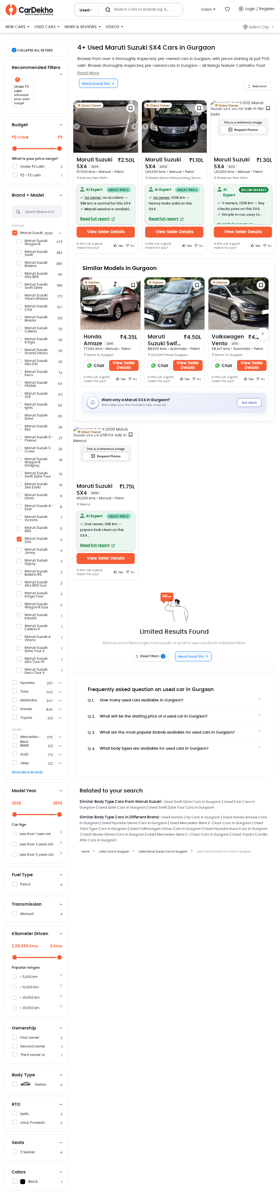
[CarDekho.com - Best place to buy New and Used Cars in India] (29, 10)
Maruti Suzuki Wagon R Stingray (36, 462)
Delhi (24, 1114)
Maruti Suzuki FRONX (36, 384)
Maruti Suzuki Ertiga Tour (36, 595)
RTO (16, 1104)
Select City (259, 27)
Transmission (27, 904)
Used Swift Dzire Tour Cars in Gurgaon (181, 807)
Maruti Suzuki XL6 (36, 395)
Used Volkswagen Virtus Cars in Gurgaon (166, 829)
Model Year (24, 791)
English (206, 9)
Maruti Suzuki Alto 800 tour (36, 584)
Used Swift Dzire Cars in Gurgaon (192, 802)
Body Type (23, 1075)
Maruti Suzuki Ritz (36, 428)
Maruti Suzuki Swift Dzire (36, 286)
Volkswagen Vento (228, 340)
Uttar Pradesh (32, 1123)
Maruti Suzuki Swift (36, 253)
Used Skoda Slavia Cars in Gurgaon (113, 834)
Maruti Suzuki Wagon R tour (36, 606)
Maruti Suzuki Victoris (36, 518)
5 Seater (27, 1152)
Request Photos (246, 129)
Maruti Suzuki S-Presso (38, 439)
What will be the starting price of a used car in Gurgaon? (148, 716)
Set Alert (249, 403)
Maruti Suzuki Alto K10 (36, 362)
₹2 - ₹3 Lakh (30, 175)
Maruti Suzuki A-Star (39, 508)
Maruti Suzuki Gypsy (36, 562)
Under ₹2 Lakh (32, 167)
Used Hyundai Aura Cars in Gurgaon (235, 829)
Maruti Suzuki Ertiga (36, 341)
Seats (18, 1142)
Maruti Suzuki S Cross (38, 450)
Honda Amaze (98, 340)
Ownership (24, 1028)
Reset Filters (152, 656)
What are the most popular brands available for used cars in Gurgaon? (161, 733)
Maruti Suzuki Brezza (36, 319)
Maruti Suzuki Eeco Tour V (36, 671)
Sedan (40, 1084)
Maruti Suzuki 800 (36, 529)
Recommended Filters (36, 67)
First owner (29, 1038)
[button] (106, 204)
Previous (76, 126)
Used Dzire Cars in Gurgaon (122, 807)
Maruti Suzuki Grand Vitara (36, 352)
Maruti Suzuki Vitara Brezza (36, 297)
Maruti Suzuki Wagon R (36, 242)
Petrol (25, 884)
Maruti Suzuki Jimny (36, 551)
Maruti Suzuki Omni (36, 497)
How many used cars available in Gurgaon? (135, 700)
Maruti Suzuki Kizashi (36, 617)
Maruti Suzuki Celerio (36, 330)
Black (33, 1182)
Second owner (32, 1046)
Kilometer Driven (30, 934)
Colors (19, 1172)
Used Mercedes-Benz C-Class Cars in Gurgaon (188, 834)
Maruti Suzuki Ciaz (36, 308)
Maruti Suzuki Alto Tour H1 (36, 660)
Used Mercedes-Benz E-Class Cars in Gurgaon (210, 823)
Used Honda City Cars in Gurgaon (190, 817)
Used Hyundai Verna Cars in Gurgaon (134, 823)
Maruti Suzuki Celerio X (36, 627)
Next (135, 126)
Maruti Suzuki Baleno (36, 264)
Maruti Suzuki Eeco (36, 373)
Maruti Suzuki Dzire (36, 417)
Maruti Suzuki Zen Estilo (36, 486)
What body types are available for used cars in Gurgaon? (148, 749)
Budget (20, 125)
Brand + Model (28, 195)
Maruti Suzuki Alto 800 (36, 275)
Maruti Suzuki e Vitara (38, 638)
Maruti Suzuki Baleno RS (36, 573)
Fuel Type (22, 875)
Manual (26, 914)
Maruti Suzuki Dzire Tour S (36, 649)
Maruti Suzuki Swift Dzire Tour (38, 475)
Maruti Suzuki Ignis (36, 406)
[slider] (15, 148)
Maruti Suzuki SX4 (36, 540)
